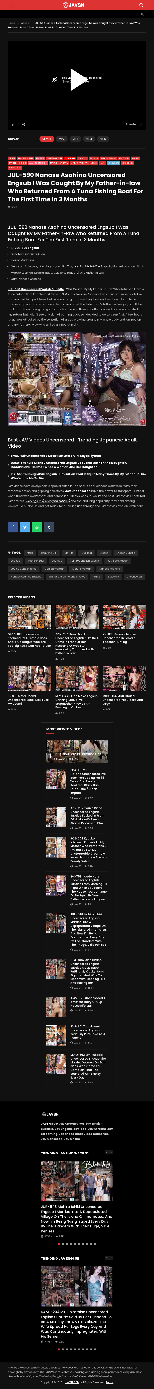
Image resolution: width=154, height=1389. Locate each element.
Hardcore (124, 158)
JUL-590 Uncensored (23, 568)
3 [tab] (67, 1244)
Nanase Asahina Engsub (26, 576)
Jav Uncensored (38, 163)
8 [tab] (87, 1244)
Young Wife (15, 167)
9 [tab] (91, 1244)
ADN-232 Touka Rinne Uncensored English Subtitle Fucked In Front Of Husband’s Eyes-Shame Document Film (87, 815)
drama (104, 553)
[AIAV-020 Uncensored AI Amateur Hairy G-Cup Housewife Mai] (56, 1007)
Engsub (15, 560)
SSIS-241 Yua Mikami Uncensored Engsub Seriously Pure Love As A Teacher (87, 1032)
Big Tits (40, 158)
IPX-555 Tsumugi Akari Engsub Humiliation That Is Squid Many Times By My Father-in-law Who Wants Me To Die (78, 476)
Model (93, 163)
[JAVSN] (77, 5)
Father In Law (108, 158)
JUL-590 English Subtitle (84, 560)
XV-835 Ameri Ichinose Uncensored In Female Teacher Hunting (119, 638)
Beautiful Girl (25, 158)
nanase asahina (109, 568)
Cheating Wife (54, 158)
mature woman (81, 568)
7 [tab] (83, 1244)
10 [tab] (95, 1244)
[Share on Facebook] (13, 527)
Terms (109, 1382)
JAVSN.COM (72, 1382)
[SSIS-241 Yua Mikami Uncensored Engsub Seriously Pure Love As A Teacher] (56, 1035)
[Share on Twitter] (25, 527)
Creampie (70, 158)
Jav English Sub (17, 163)
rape (96, 576)
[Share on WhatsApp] (37, 527)
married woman (54, 568)
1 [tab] (59, 1244)
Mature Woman (79, 163)
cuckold (86, 553)
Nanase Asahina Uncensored (67, 576)
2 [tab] (63, 1244)
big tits (69, 553)
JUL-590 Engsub (117, 560)
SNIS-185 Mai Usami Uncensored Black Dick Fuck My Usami (28, 700)
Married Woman (59, 163)
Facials (94, 158)
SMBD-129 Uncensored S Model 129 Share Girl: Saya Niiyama (56, 456)
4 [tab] (71, 1244)
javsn (62, 759)
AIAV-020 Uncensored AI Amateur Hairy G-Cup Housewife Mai (88, 1002)
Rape (102, 163)
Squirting (127, 163)
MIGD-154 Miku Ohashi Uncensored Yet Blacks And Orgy (123, 700)
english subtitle (126, 553)
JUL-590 (57, 560)
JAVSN (46, 1124)
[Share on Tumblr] (49, 527)
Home (11, 23)
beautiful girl (49, 553)
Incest (135, 158)
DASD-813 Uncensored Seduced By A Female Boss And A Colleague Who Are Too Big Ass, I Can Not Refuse (29, 640)
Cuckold (82, 158)
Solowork (113, 163)
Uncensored (134, 576)
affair (30, 553)
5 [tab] (75, 1244)
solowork (113, 576)
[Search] (141, 5)
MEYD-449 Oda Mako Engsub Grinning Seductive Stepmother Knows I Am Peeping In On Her (76, 701)
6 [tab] (79, 1244)
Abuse (25, 23)
